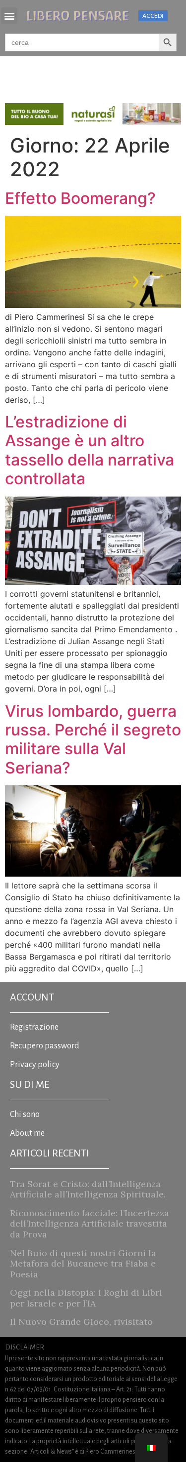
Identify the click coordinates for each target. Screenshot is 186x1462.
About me (27, 1133)
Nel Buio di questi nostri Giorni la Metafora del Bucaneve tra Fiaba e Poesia (83, 1263)
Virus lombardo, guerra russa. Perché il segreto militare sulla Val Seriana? (93, 739)
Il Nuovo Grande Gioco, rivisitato (81, 1321)
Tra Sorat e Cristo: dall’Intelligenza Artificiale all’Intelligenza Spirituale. (88, 1189)
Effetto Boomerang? (80, 198)
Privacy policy (35, 1064)
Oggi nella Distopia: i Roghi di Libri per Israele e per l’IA (86, 1298)
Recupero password (44, 1045)
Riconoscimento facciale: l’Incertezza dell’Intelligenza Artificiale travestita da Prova (89, 1223)
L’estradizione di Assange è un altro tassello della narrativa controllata (89, 450)
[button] (9, 15)
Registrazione (34, 1027)
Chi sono (25, 1114)
